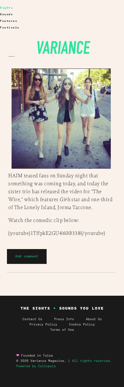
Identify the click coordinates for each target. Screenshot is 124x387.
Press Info (64, 319)
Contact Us (32, 319)
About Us (94, 319)
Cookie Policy (82, 324)
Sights (6, 7)
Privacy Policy (49, 324)
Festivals (10, 27)
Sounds (6, 14)
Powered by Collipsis (36, 366)
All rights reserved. (92, 361)
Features (8, 21)
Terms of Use (62, 329)
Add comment (26, 256)
